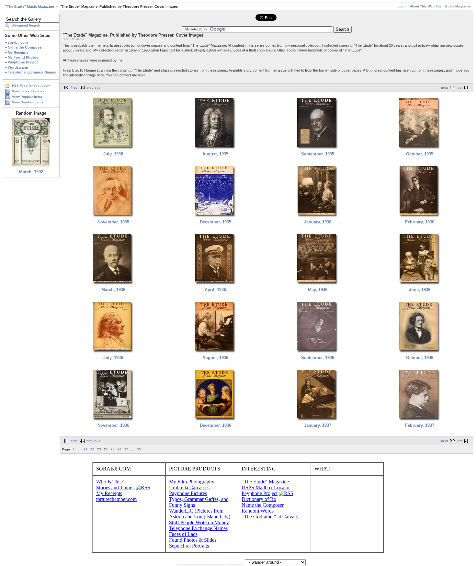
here (141, 75)
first (74, 87)
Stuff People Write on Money (199, 522)
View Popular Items (27, 96)
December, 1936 (215, 425)
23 (99, 449)
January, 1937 (317, 425)
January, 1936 (317, 222)
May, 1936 (317, 289)
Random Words (258, 511)
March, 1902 (31, 171)
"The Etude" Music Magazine (29, 6)
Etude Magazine (457, 6)
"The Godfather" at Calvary (270, 516)
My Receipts (18, 52)
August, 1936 (215, 357)
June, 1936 (419, 289)
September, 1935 (317, 154)
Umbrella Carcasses (189, 487)
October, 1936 (419, 357)
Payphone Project (23, 62)
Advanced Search (26, 25)
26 (119, 449)
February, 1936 (419, 222)
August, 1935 (215, 154)
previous (93, 87)
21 (85, 449)
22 (92, 449)
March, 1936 (113, 289)
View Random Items (27, 102)
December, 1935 (215, 222)
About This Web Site (426, 6)
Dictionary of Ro (259, 499)
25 (113, 449)
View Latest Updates (28, 91)
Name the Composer (25, 47)
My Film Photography (191, 481)
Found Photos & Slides (192, 540)
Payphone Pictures (188, 493)
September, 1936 (317, 357)
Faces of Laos (183, 534)
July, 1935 (113, 154)
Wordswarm (18, 67)
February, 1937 (419, 425)
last (459, 87)
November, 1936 (113, 425)
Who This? (110, 481)
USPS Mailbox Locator (266, 487)
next (444, 87)
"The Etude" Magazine (265, 481)
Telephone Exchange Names (32, 72)
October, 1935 (419, 154)
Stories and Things (115, 487)
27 (126, 449)
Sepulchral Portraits (189, 546)
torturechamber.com (116, 499)
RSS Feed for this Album (31, 85)
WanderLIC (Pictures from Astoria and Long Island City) (199, 513)
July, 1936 (113, 357)
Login (402, 6)
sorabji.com (18, 42)
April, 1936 (215, 289)
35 (139, 449)
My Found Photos (23, 57)
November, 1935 (113, 222)
